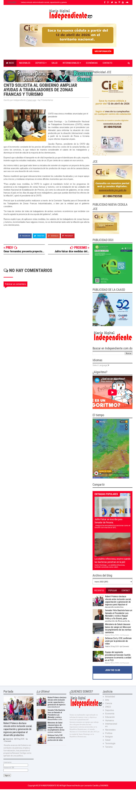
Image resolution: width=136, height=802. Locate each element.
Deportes (40, 63)
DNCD (108, 707)
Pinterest (68, 236)
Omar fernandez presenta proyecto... (24, 251)
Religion (109, 736)
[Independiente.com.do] (86, 708)
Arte (107, 700)
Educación (110, 717)
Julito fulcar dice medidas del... (72, 251)
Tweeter (40, 236)
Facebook (25, 236)
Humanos (109, 720)
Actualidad (110, 696)
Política (108, 733)
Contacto (107, 63)
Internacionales (71, 63)
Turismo (109, 747)
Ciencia (108, 703)
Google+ (54, 236)
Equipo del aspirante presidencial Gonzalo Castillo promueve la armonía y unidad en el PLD (118, 656)
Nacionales (24, 63)
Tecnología (110, 743)
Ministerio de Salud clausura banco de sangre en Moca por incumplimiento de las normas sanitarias (118, 628)
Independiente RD (51, 785)
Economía (109, 713)
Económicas (92, 63)
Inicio (11, 63)
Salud (55, 63)
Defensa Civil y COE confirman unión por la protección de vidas (118, 641)
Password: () (8, 768)
